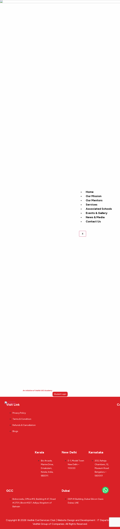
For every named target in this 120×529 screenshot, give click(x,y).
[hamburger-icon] (113, 193)
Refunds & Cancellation (24, 425)
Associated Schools (99, 209)
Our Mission (93, 196)
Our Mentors (94, 200)
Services (91, 204)
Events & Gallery (96, 213)
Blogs (15, 431)
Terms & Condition (21, 419)
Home (90, 192)
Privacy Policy (19, 413)
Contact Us (93, 221)
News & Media (95, 217)
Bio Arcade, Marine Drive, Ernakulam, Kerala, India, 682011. (47, 468)
